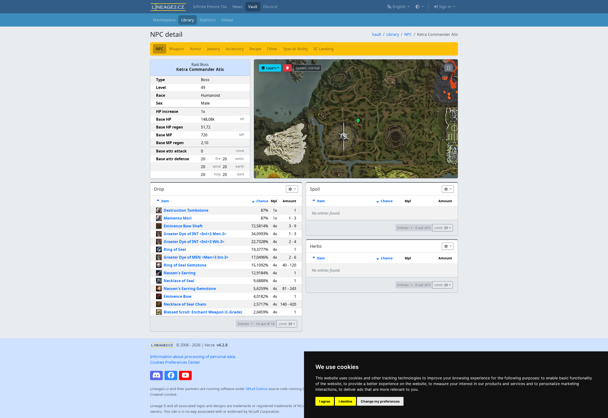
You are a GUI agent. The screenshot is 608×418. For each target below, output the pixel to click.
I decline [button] (345, 401)
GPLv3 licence (256, 388)
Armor (195, 48)
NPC (408, 34)
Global (227, 20)
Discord (270, 6)
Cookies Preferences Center (175, 362)
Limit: (285, 324)
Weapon (176, 48)
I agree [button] (324, 401)
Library (187, 20)
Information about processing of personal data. (193, 356)
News (237, 6)
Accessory (235, 48)
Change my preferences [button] (380, 401)
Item (164, 201)
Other (272, 48)
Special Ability (295, 48)
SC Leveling (324, 48)
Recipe (255, 48)
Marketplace (164, 20)
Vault (252, 6)
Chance (261, 201)
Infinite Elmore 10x (210, 6)
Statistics (208, 20)
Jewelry (213, 48)
